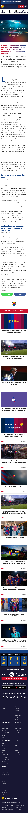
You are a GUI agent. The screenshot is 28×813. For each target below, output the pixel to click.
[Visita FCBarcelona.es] (2, 6)
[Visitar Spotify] (11, 674)
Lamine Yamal (18, 725)
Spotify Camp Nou (18, 744)
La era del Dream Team (5, 778)
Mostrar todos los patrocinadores (14, 678)
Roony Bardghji (18, 728)
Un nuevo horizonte (4, 769)
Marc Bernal (4, 735)
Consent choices (18, 809)
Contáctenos (11, 807)
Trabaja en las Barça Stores (18, 753)
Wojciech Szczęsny (4, 705)
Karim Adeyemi (18, 732)
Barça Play (4, 747)
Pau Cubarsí (17, 706)
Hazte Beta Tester (5, 759)
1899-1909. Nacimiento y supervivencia (5, 786)
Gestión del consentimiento (7, 809)
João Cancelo (18, 719)
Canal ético (17, 747)
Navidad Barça (5, 763)
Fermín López (5, 728)
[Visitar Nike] (4, 674)
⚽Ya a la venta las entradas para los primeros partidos (11, 2)
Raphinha (17, 726)
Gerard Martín (18, 713)
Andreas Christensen (17, 711)
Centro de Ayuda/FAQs (4, 756)
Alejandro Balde (18, 704)
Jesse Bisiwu (17, 734)
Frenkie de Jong (5, 732)
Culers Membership (4, 744)
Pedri (3, 726)
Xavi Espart (17, 708)
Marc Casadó (4, 730)
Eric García (17, 717)
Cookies (22, 805)
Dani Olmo (4, 734)
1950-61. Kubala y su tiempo (5, 782)
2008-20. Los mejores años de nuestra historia (5, 774)
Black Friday (4, 761)
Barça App (4, 752)
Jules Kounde (18, 715)
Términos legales (5, 805)
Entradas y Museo (4, 749)
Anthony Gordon (18, 730)
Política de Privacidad (14, 805)
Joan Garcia (4, 708)
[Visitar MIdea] (21, 674)
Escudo (16, 748)
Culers (21, 6)
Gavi (3, 725)
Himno (16, 750)
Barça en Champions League (4, 792)
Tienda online (5, 754)
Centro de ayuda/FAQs (20, 807)
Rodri (3, 737)
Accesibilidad (5, 807)
